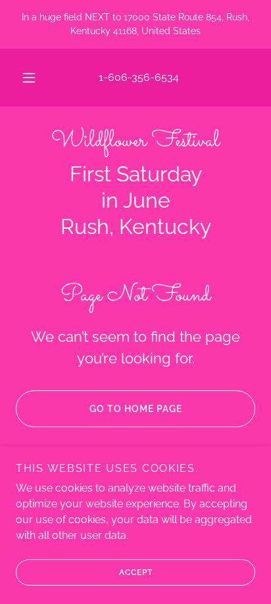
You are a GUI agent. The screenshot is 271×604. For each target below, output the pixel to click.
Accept (136, 572)
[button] (29, 77)
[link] (135, 142)
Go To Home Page (135, 409)
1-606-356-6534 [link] (139, 77)
